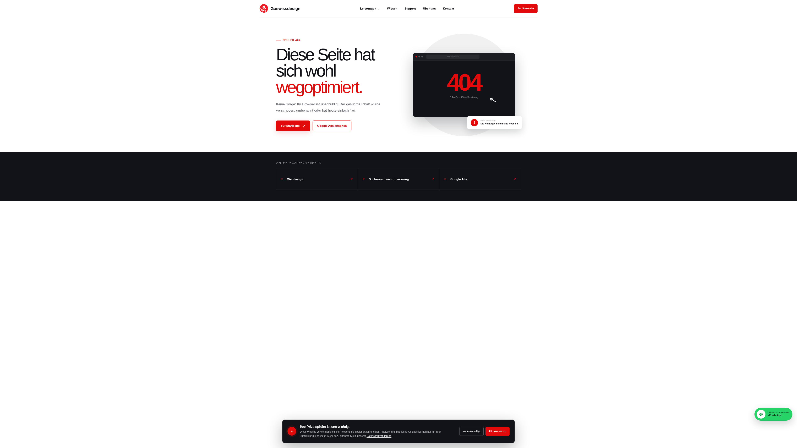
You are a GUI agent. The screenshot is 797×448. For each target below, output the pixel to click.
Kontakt (448, 8)
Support (410, 8)
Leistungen (370, 8)
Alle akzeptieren (497, 431)
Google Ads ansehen (332, 125)
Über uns (429, 8)
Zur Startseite (526, 8)
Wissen (392, 8)
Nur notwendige (471, 431)
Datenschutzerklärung (379, 436)
